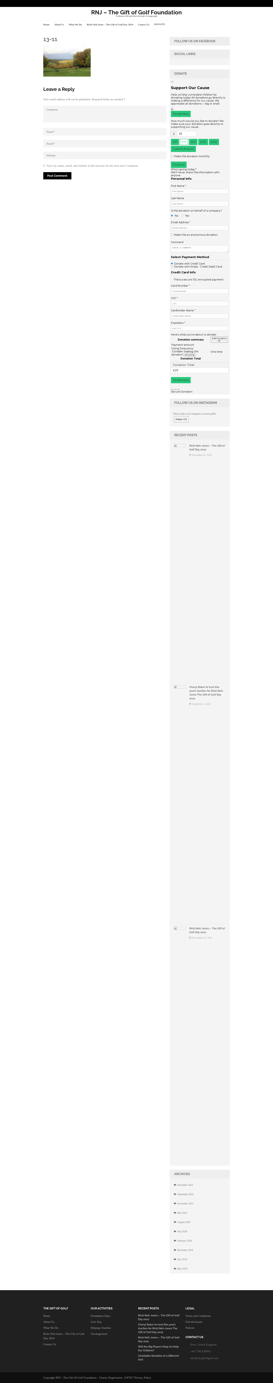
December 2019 (185, 1250)
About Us (59, 24)
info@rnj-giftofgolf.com (204, 1358)
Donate (159, 24)
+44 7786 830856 (200, 1351)
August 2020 (183, 1222)
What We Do (75, 24)
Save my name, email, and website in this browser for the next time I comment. (93, 165)
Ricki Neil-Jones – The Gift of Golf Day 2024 (110, 24)
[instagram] (218, 3)
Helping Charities (101, 1327)
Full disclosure (193, 1321)
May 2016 (182, 1268)
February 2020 (184, 1240)
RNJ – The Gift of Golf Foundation (136, 12)
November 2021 (185, 1203)
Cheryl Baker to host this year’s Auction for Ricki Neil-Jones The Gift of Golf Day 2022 (157, 1328)
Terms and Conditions (198, 1315)
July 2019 (182, 1259)
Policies (189, 1327)
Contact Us (143, 24)
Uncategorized (99, 1333)
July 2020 (182, 1231)
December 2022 (185, 1185)
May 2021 (182, 1212)
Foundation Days (100, 1315)
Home (46, 24)
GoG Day (96, 1321)
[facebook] (213, 3)
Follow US (181, 419)
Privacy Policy (142, 1377)
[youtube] (223, 3)
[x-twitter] (228, 3)
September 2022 (185, 1194)
